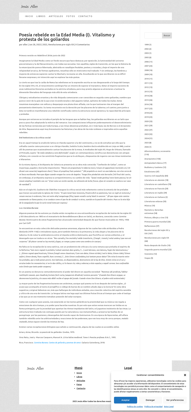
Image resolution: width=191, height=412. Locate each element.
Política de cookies (135, 407)
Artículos (81, 381)
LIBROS (41, 16)
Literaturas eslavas (153, 201)
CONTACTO (85, 16)
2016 (146, 104)
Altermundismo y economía (157, 151)
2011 (146, 83)
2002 (146, 49)
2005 (146, 57)
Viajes (147, 258)
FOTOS (70, 16)
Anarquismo (150, 159)
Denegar (150, 400)
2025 (146, 143)
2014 (146, 96)
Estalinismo (149, 172)
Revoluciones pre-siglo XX (61, 44)
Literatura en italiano (154, 197)
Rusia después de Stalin (155, 245)
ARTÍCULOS (56, 16)
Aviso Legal (169, 407)
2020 (146, 121)
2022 (45, 44)
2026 (146, 147)
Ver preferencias (175, 400)
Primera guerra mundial (155, 222)
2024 (146, 138)
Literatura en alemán (154, 180)
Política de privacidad (153, 407)
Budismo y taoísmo (153, 167)
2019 (146, 117)
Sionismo (148, 254)
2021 (146, 125)
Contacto (81, 388)
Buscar (167, 35)
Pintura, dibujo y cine (154, 217)
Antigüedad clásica (153, 163)
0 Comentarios (82, 44)
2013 (146, 91)
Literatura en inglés (153, 193)
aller (25, 44)
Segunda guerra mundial (156, 249)
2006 (146, 62)
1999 (146, 45)
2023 (146, 134)
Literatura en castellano (155, 184)
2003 (146, 53)
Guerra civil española (154, 176)
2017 (146, 108)
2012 (146, 87)
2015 (146, 100)
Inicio (79, 373)
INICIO (29, 16)
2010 (146, 79)
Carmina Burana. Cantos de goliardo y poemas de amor (57, 342)
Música (147, 206)
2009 (146, 74)
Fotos (79, 384)
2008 (146, 70)
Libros (79, 377)
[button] (185, 375)
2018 (146, 113)
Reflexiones (149, 226)
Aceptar (125, 400)
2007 (146, 66)
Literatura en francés (154, 189)
